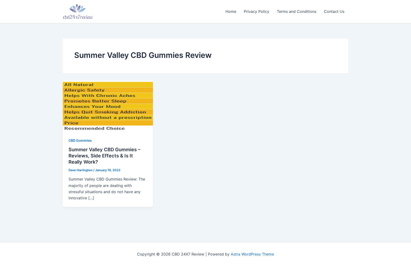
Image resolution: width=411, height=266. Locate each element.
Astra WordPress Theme (252, 254)
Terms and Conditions (296, 11)
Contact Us (334, 11)
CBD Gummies (80, 140)
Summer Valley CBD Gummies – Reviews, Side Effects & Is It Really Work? (104, 156)
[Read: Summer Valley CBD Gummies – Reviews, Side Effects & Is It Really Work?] (108, 105)
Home (230, 11)
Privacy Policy (256, 11)
